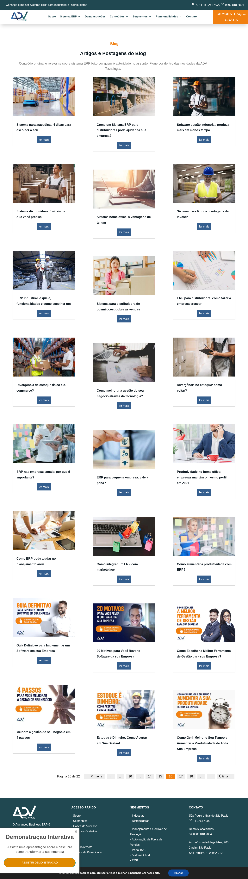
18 (191, 776)
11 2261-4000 (201, 820)
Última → (225, 776)
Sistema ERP (68, 16)
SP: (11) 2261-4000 (208, 4)
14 (150, 776)
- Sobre (76, 815)
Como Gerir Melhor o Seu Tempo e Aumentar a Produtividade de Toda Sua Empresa (202, 743)
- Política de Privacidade (86, 852)
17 (181, 776)
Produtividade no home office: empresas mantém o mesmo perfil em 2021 (201, 477)
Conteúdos (117, 16)
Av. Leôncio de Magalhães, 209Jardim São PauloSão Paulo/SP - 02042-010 (208, 847)
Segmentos (140, 16)
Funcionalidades (167, 16)
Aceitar (178, 873)
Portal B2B (139, 849)
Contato (191, 16)
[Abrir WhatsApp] (238, 869)
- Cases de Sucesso (84, 826)
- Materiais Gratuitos (84, 831)
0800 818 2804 (234, 4)
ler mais (44, 139)
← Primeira (94, 776)
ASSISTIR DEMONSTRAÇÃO (40, 862)
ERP (135, 860)
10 (130, 776)
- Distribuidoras (139, 820)
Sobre (52, 16)
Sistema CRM (141, 855)
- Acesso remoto (81, 847)
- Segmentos (79, 820)
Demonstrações (95, 16)
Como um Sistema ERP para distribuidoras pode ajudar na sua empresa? (121, 130)
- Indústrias (137, 815)
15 (160, 776)
